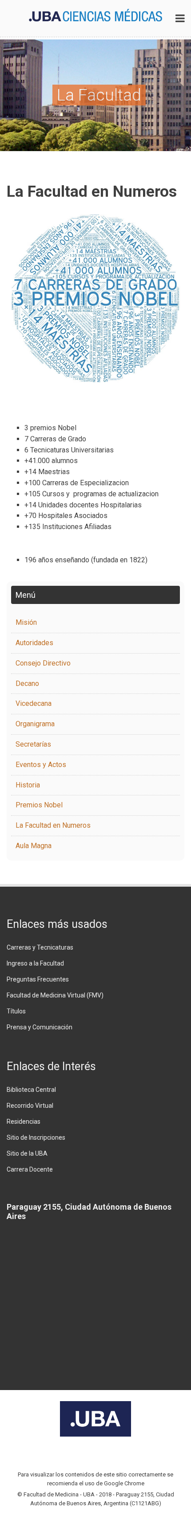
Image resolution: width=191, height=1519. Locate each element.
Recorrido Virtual (30, 1105)
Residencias (23, 1121)
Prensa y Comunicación (39, 1027)
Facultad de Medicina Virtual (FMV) (55, 995)
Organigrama (35, 724)
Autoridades (34, 643)
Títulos (16, 1011)
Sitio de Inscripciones (36, 1137)
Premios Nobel (39, 805)
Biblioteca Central (31, 1089)
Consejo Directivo (43, 663)
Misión (26, 622)
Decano (27, 683)
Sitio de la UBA (27, 1153)
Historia (28, 785)
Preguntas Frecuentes (38, 979)
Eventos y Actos (41, 764)
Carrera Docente (30, 1169)
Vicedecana (34, 703)
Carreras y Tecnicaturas (40, 947)
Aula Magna (34, 845)
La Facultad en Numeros (53, 825)
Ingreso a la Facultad (35, 963)
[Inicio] (95, 15)
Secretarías (33, 744)
